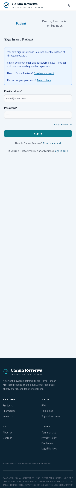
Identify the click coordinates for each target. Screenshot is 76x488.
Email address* (13, 91)
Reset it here (44, 80)
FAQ (44, 405)
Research (8, 416)
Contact (7, 438)
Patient (21, 23)
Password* (10, 108)
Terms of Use (49, 432)
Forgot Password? (63, 124)
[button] (69, 5)
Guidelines (47, 410)
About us (8, 432)
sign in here (61, 151)
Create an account (44, 73)
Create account (52, 143)
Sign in (38, 133)
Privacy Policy (49, 438)
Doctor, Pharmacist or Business (55, 23)
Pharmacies (9, 410)
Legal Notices (49, 448)
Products (8, 405)
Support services (51, 416)
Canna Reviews (23, 463)
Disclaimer (47, 443)
